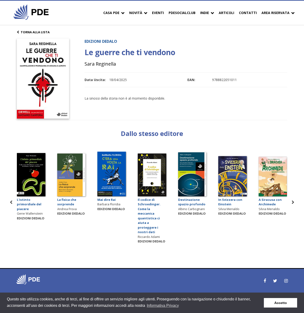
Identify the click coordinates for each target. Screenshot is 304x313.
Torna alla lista (35, 32)
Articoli (226, 12)
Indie (204, 12)
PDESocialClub (182, 12)
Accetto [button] (280, 303)
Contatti (248, 12)
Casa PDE (111, 12)
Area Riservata (275, 12)
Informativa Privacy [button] (163, 305)
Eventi (158, 12)
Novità (135, 12)
